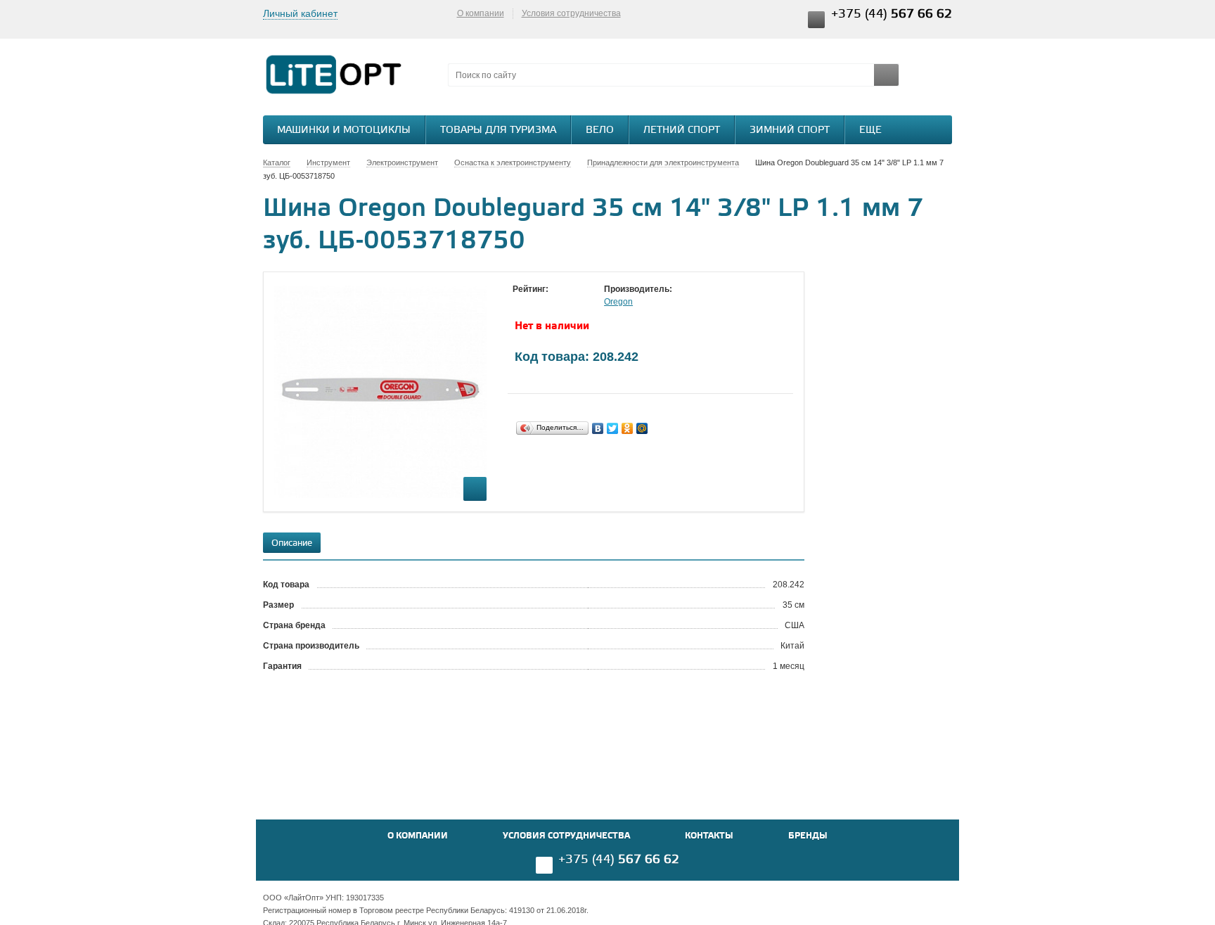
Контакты (709, 836)
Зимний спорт (790, 130)
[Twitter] (612, 428)
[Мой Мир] (642, 428)
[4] (562, 302)
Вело (600, 130)
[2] (534, 302)
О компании (480, 13)
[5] (576, 302)
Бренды (808, 836)
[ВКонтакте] (598, 428)
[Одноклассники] (627, 428)
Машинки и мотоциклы (344, 130)
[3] (548, 302)
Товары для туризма (498, 130)
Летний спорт (681, 130)
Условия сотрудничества (571, 13)
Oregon (618, 302)
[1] (520, 302)
